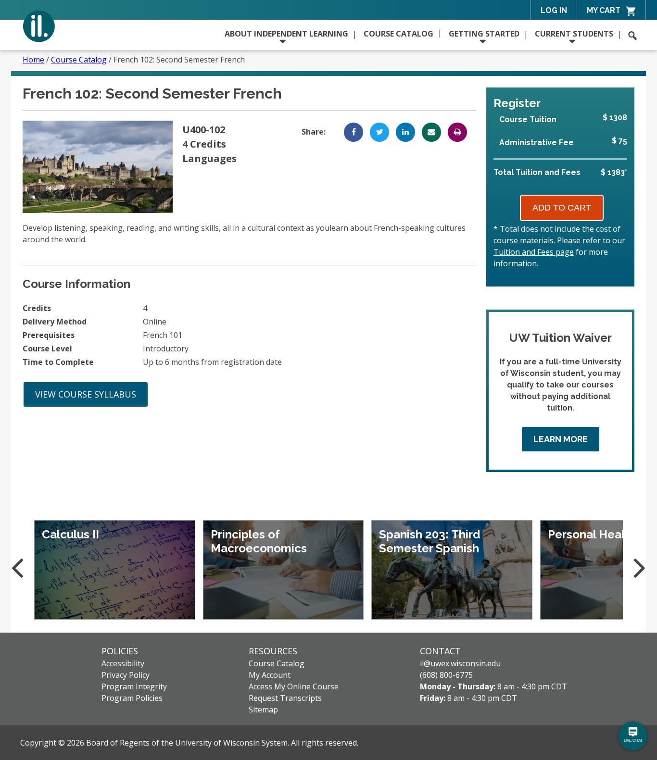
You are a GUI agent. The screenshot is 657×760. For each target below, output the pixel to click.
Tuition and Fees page (533, 252)
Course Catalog (398, 33)
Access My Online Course (294, 686)
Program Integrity (134, 686)
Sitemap (263, 709)
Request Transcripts (285, 698)
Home (33, 59)
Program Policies (132, 698)
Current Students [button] (574, 33)
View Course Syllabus (85, 394)
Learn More (560, 439)
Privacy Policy (125, 675)
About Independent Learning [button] (286, 33)
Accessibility (122, 663)
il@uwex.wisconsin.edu (460, 663)
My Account (270, 675)
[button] (632, 35)
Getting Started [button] (484, 33)
